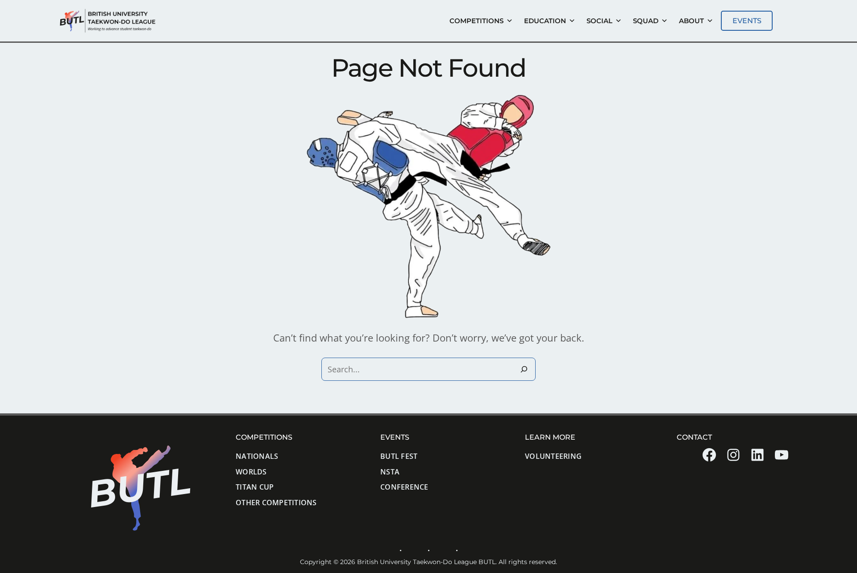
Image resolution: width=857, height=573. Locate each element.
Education (545, 20)
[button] (747, 21)
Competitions (476, 20)
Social (599, 20)
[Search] (524, 369)
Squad (645, 20)
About (691, 20)
